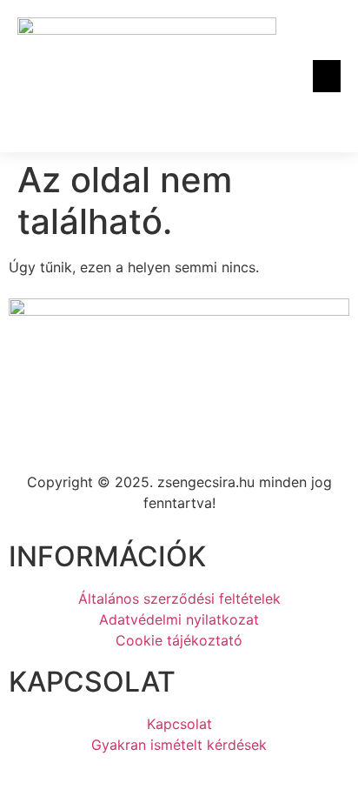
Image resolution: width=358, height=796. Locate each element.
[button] (327, 76)
